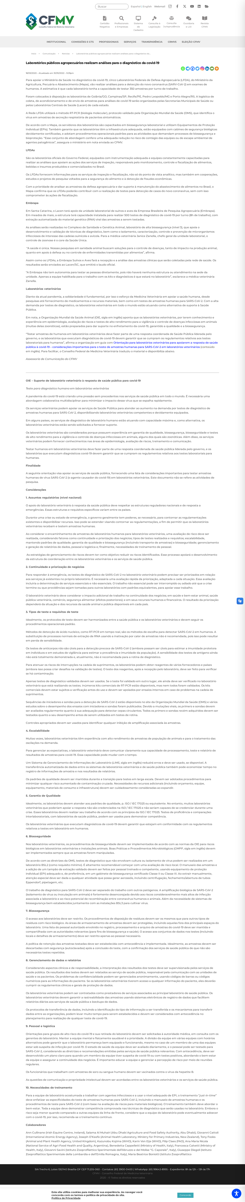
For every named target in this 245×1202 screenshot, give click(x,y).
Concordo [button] (185, 1195)
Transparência (152, 41)
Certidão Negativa (105, 25)
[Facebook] (192, 68)
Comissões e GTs (82, 41)
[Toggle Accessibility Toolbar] (236, 1193)
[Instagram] (202, 68)
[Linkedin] (207, 68)
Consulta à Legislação (154, 25)
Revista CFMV (205, 25)
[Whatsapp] (183, 68)
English (147, 6)
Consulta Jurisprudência (171, 25)
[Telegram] (188, 68)
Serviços (130, 41)
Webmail (159, 6)
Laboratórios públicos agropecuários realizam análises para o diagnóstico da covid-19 (92, 63)
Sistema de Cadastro (138, 26)
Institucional (56, 41)
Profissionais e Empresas (121, 25)
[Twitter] (197, 68)
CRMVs (172, 41)
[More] (217, 68)
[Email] (212, 68)
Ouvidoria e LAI (188, 25)
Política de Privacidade (66, 1198)
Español (136, 6)
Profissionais (108, 41)
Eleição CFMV (191, 41)
